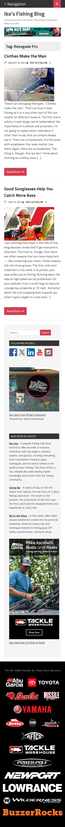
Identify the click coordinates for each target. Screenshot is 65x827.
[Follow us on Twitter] (22, 352)
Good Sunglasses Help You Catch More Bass (28, 192)
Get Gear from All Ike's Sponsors (27, 415)
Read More (14, 172)
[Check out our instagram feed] (48, 352)
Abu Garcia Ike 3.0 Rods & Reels (27, 643)
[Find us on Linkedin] (31, 352)
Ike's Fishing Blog (24, 14)
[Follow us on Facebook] (13, 352)
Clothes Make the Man (25, 56)
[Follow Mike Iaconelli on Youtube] (40, 352)
